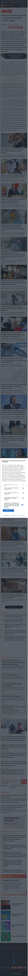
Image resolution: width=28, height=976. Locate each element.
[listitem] (14, 485)
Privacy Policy (22, 515)
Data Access (14, 515)
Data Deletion (6, 515)
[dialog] (14, 488)
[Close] (25, 461)
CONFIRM (8, 510)
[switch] (23, 488)
